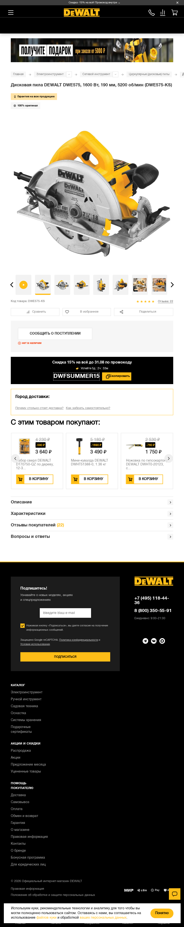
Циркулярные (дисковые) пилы (149, 74)
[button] (11, 284)
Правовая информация (29, 837)
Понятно (162, 913)
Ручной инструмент (26, 699)
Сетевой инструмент (96, 74)
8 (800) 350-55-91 (151, 11)
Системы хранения (26, 720)
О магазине (20, 830)
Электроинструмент (50, 74)
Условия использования (35, 644)
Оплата (17, 809)
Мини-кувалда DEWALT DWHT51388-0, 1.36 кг (89, 462)
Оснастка (18, 713)
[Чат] (174, 894)
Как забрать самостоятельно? (88, 408)
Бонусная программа (28, 857)
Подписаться (65, 657)
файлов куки (46, 917)
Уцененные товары (26, 771)
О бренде (18, 850)
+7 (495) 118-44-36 (151, 600)
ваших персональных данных (103, 917)
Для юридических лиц (28, 864)
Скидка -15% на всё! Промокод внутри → (90, 2)
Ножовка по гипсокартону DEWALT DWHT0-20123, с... (147, 464)
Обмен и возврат (24, 816)
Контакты (18, 843)
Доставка (18, 795)
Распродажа (21, 750)
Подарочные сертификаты (21, 730)
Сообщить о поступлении (55, 333)
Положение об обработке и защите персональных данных (53, 895)
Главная (18, 74)
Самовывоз (20, 802)
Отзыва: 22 (165, 301)
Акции (15, 757)
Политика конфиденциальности (78, 640)
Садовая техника (24, 706)
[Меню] (11, 12)
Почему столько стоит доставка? (39, 408)
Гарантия (18, 823)
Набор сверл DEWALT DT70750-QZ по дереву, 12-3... (35, 464)
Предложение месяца (28, 764)
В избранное (89, 311)
